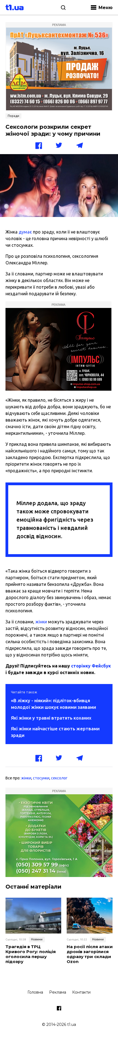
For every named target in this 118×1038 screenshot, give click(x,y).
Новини (37, 939)
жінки (41, 621)
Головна (35, 992)
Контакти (81, 992)
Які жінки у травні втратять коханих (51, 717)
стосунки (41, 778)
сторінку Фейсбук (91, 665)
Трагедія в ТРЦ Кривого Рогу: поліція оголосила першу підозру (30, 954)
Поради (13, 115)
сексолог (59, 778)
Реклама (57, 992)
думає (25, 231)
